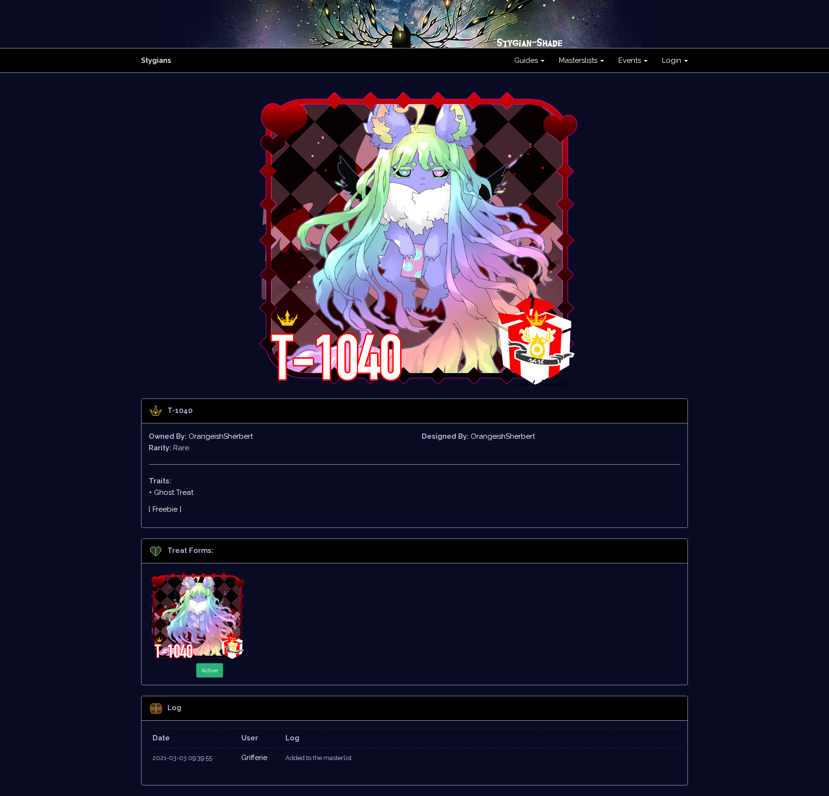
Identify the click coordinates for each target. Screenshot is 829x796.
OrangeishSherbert (221, 436)
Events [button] (630, 60)
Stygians (156, 60)
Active (209, 670)
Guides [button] (527, 60)
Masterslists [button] (579, 60)
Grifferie (254, 757)
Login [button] (672, 60)
